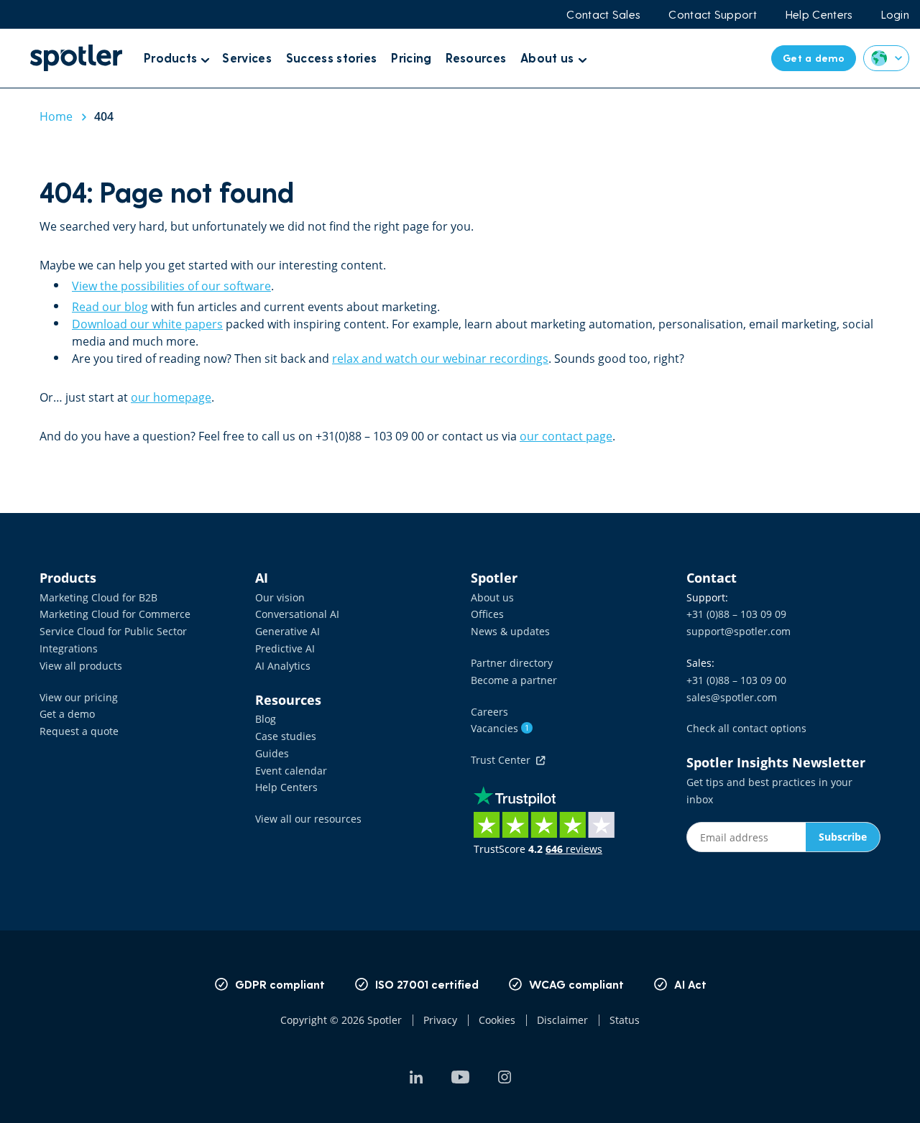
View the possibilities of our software (171, 286)
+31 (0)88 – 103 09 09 (736, 614)
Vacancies (500, 728)
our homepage (171, 397)
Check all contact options (746, 728)
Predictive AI (285, 648)
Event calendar (291, 770)
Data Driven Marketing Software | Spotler (76, 58)
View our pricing (79, 697)
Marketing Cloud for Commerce (115, 614)
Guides (272, 753)
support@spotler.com (738, 631)
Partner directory (512, 663)
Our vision (280, 597)
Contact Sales (603, 14)
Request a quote (79, 731)
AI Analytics (282, 666)
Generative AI (287, 631)
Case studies (285, 736)
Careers (489, 711)
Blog (265, 719)
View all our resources (308, 819)
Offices (487, 614)
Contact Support (712, 14)
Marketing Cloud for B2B (98, 597)
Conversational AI (297, 614)
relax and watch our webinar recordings (440, 358)
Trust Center (503, 760)
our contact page (566, 436)
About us (492, 597)
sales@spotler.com (731, 697)
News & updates (510, 631)
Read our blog (110, 307)
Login (895, 14)
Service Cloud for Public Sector (113, 631)
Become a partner (514, 680)
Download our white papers (147, 324)
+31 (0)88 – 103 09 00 (736, 680)
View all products (81, 666)
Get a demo (67, 714)
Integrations (69, 648)
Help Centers (819, 14)
